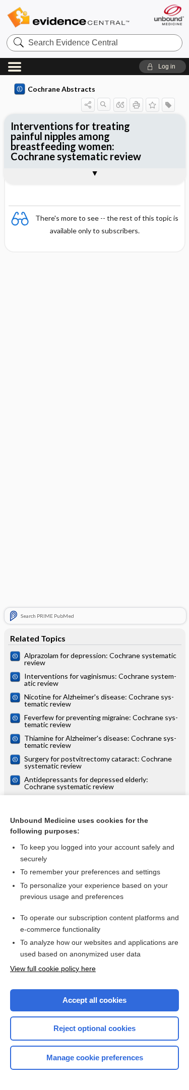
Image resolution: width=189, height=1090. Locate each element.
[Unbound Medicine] (168, 15)
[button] (162, 66)
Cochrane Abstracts (61, 89)
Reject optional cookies (94, 1028)
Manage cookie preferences (94, 1057)
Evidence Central (68, 17)
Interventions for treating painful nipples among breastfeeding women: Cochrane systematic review (76, 141)
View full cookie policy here (53, 969)
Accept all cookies (94, 1000)
